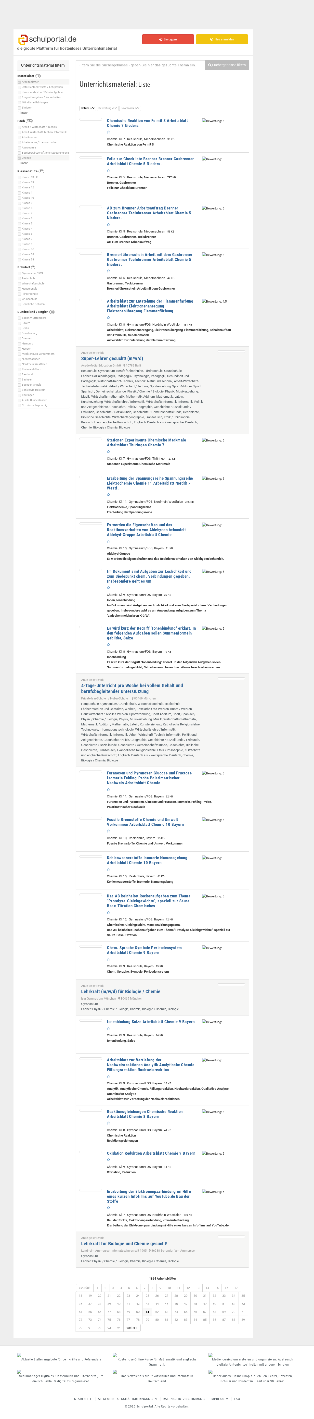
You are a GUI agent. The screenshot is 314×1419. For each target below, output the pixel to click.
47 (185, 1304)
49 (205, 1304)
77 (128, 1319)
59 (128, 1312)
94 (118, 1328)
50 (214, 1304)
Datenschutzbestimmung (184, 1399)
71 (243, 1312)
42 (138, 1304)
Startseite (83, 1399)
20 (99, 1295)
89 (243, 1319)
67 (205, 1312)
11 (178, 1288)
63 (166, 1312)
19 (90, 1295)
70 (233, 1312)
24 (138, 1295)
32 (214, 1295)
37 (90, 1304)
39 (109, 1304)
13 (197, 1288)
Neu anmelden (223, 39)
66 (195, 1312)
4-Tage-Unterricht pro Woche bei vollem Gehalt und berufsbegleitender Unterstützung (132, 688)
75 (109, 1319)
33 (224, 1295)
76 (118, 1319)
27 (166, 1295)
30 (195, 1295)
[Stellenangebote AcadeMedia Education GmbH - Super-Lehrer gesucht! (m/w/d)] (231, 351)
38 (99, 1304)
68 (214, 1312)
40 (118, 1304)
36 (80, 1304)
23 (128, 1295)
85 (205, 1319)
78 (138, 1319)
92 (99, 1328)
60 (138, 1312)
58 (118, 1312)
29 (185, 1295)
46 (176, 1304)
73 (90, 1319)
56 (99, 1312)
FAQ (237, 1399)
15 (217, 1288)
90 (80, 1328)
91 (90, 1328)
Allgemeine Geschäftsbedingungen (127, 1399)
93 (109, 1328)
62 (157, 1312)
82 (176, 1319)
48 (195, 1304)
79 (147, 1319)
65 (185, 1312)
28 (176, 1295)
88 (233, 1319)
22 (118, 1295)
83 (185, 1319)
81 (166, 1319)
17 (236, 1288)
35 (243, 1295)
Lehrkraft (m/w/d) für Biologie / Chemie (120, 991)
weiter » (132, 1328)
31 (205, 1295)
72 (80, 1319)
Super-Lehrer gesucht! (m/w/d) (112, 358)
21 (109, 1295)
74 (99, 1319)
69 (224, 1312)
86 (214, 1319)
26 (157, 1295)
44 (157, 1304)
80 (157, 1319)
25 (147, 1295)
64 (176, 1312)
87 (224, 1319)
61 (147, 1312)
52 (233, 1304)
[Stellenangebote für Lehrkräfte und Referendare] (61, 1355)
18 (80, 1295)
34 (233, 1295)
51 (224, 1304)
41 (128, 1304)
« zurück (85, 1288)
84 (195, 1319)
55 (90, 1312)
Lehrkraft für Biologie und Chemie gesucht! (124, 1244)
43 (147, 1304)
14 (207, 1288)
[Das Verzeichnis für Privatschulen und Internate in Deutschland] (157, 1372)
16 (226, 1288)
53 (243, 1304)
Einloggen (169, 39)
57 (109, 1312)
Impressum (219, 1399)
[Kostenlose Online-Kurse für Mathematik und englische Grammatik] (157, 1355)
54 (80, 1312)
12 (188, 1288)
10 (169, 1288)
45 (166, 1304)
